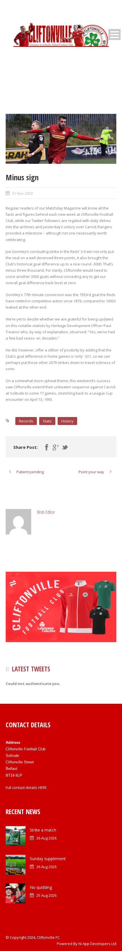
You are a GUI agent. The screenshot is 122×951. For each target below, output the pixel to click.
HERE (42, 787)
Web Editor (46, 512)
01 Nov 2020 (22, 193)
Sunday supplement (48, 858)
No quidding (41, 887)
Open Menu (114, 34)
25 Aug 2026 (46, 895)
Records (26, 421)
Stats (47, 421)
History (67, 421)
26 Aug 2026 (46, 838)
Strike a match (43, 830)
